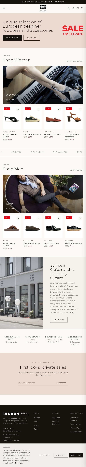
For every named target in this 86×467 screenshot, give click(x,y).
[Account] (73, 8)
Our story (59, 320)
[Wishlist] (78, 8)
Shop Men (31, 38)
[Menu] (4, 8)
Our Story (56, 418)
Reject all (60, 455)
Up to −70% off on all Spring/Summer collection (43, 2)
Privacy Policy (75, 428)
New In (37, 425)
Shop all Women (75, 61)
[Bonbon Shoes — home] (43, 8)
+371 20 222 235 (8, 437)
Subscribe (61, 383)
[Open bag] (82, 8)
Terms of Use (75, 424)
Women (37, 418)
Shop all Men (76, 170)
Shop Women (12, 38)
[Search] (69, 8)
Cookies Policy (76, 432)
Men (35, 422)
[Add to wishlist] (18, 109)
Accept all (76, 455)
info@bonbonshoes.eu (11, 440)
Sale (35, 429)
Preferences (44, 455)
